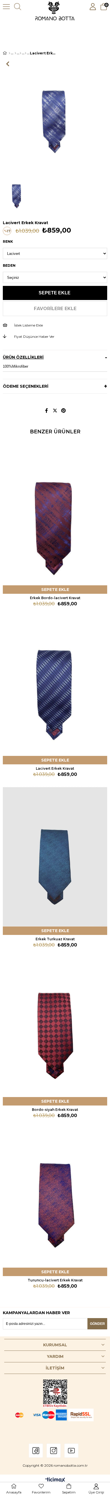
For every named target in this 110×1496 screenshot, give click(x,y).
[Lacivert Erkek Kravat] (55, 686)
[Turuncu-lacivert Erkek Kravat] (55, 1198)
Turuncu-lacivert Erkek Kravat (55, 1280)
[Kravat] (25, 53)
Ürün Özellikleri (23, 357)
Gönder (97, 1324)
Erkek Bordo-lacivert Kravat (55, 598)
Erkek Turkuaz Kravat (55, 939)
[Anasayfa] (9, 53)
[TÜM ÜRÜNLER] (15, 53)
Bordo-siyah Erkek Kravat (55, 1109)
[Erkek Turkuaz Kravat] (55, 856)
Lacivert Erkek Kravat (55, 768)
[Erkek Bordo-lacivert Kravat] (55, 515)
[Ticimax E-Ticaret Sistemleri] (55, 1480)
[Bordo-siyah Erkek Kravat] (55, 1027)
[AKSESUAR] (20, 53)
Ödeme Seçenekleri (26, 386)
